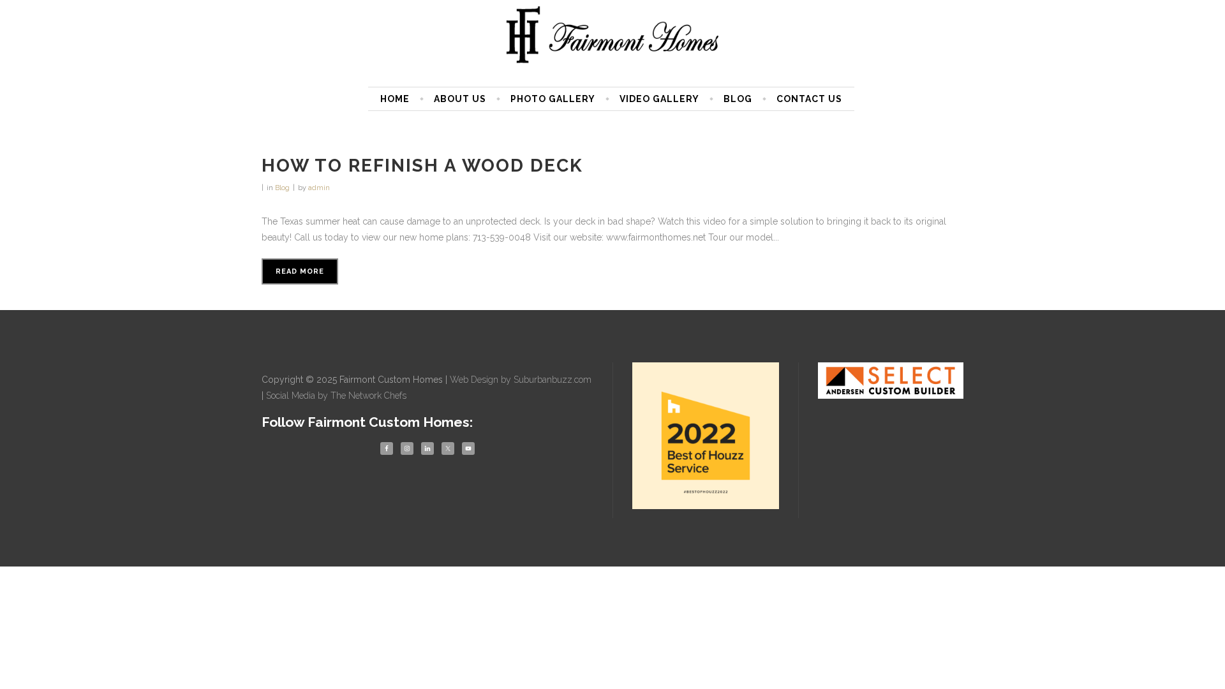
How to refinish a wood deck (422, 165)
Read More (300, 271)
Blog (282, 188)
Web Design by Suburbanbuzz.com (520, 379)
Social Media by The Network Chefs (336, 395)
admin (319, 188)
